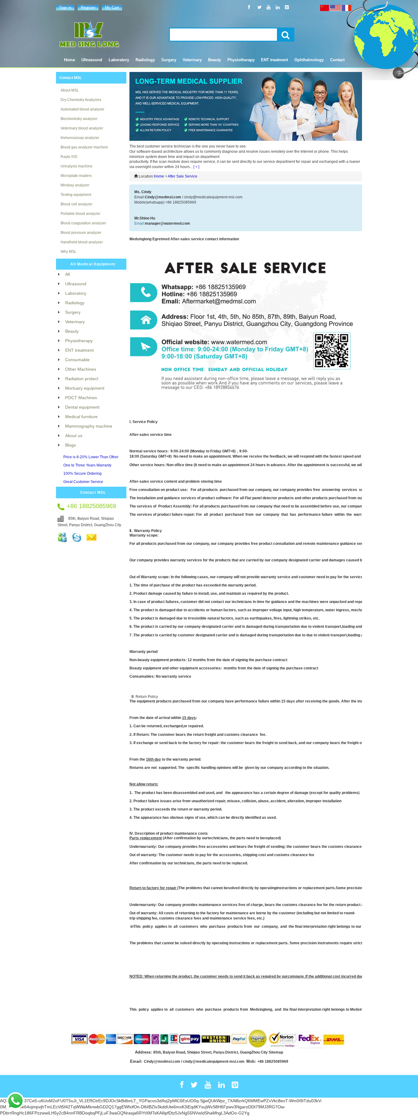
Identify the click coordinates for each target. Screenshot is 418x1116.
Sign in (65, 7)
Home (69, 60)
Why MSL (69, 251)
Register (88, 7)
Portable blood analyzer (80, 214)
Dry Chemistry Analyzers (81, 100)
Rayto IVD (69, 157)
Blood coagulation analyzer (83, 223)
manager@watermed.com (167, 223)
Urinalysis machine (76, 166)
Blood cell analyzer (76, 204)
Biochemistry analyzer (79, 119)
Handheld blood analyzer (82, 242)
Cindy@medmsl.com (163, 197)
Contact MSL (70, 78)
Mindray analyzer (75, 185)
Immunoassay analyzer (80, 138)
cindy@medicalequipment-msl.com (213, 197)
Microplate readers (76, 176)
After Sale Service (182, 176)
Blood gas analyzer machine (84, 147)
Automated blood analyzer (82, 109)
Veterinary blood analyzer (82, 128)
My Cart (112, 7)
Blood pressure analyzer (81, 232)
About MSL (70, 90)
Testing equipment (76, 195)
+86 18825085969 (272, 1061)
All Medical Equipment (92, 264)
